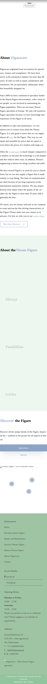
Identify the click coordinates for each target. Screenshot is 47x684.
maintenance (14, 152)
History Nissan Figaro (14, 550)
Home (7, 527)
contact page (38, 216)
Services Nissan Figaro (14, 544)
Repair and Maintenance (15, 539)
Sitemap (30, 682)
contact (19, 617)
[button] (14, 224)
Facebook (10, 577)
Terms (25, 682)
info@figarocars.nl (15, 650)
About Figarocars (11, 556)
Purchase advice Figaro (14, 533)
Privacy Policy (18, 682)
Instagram (10, 582)
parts (11, 137)
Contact (7, 562)
